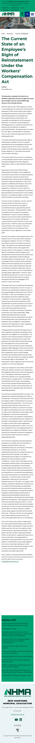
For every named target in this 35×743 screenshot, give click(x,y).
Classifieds (5, 10)
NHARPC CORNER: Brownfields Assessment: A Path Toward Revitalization (17, 666)
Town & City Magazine (21, 33)
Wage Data (5, 7)
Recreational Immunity (9, 629)
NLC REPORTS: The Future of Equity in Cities (16, 675)
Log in (22, 15)
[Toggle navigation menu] (32, 14)
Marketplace (15, 7)
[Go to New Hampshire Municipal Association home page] (8, 14)
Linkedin (20, 719)
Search (27, 14)
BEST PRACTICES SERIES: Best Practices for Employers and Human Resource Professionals (17, 671)
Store (22, 7)
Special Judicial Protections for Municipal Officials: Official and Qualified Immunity (15, 624)
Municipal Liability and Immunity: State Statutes (17, 656)
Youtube (16, 719)
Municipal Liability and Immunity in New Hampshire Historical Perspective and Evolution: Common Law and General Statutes (17, 634)
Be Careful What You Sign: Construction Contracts (15, 647)
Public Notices (14, 10)
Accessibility (17, 725)
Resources (10, 33)
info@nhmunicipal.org (17, 714)
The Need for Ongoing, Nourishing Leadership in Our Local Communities (17, 652)
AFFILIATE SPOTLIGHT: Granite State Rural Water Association (16, 661)
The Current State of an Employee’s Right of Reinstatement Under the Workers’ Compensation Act (16, 641)
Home (3, 33)
